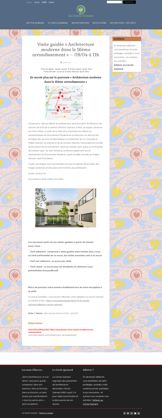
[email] (135, 413)
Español (51, 2)
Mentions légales (46, 413)
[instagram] (131, 413)
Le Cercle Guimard (58, 23)
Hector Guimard (35, 23)
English (36, 2)
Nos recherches (80, 23)
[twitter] (128, 413)
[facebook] (124, 413)
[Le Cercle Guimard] (81, 11)
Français (29, 2)
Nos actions (99, 23)
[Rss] (138, 413)
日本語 (44, 2)
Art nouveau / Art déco (123, 23)
